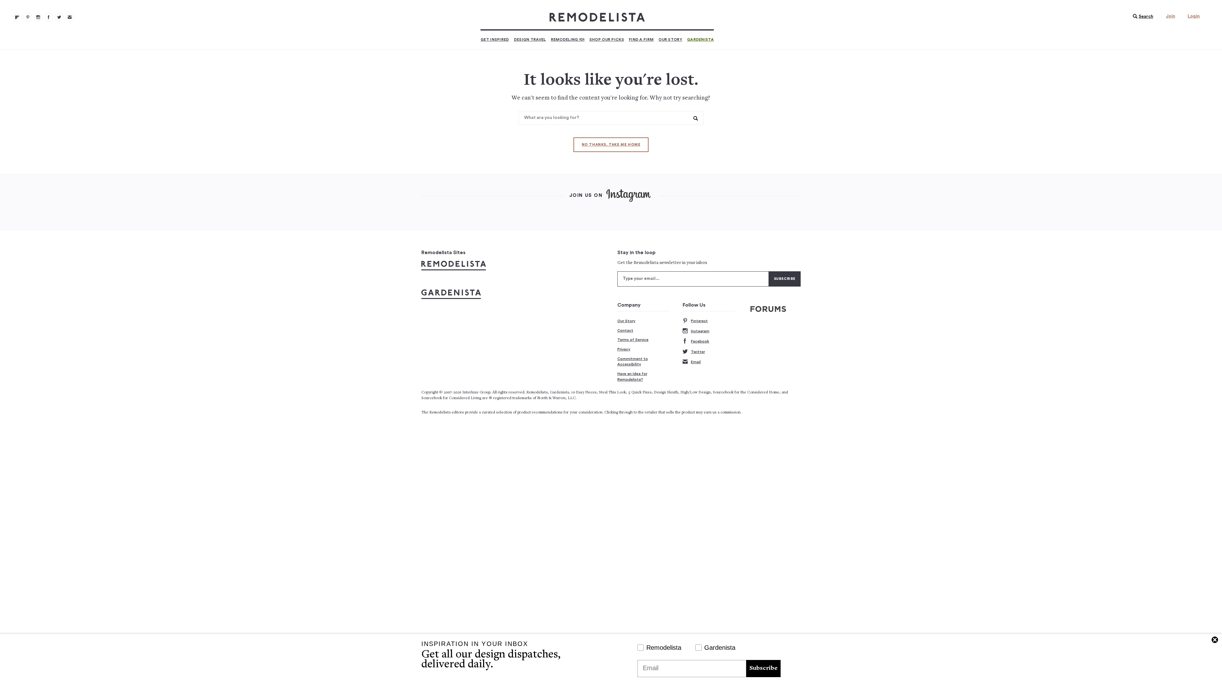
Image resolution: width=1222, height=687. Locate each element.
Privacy (623, 349)
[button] (1141, 16)
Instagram (700, 331)
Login (1194, 16)
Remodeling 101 (568, 39)
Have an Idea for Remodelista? (632, 376)
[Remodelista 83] (59, 17)
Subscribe (763, 668)
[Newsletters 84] (69, 17)
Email (696, 362)
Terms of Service (633, 340)
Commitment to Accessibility (632, 361)
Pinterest (699, 321)
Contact (625, 330)
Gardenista (700, 39)
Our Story (670, 39)
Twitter (698, 352)
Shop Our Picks (606, 39)
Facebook (700, 341)
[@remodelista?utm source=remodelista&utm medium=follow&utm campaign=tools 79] (17, 17)
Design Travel (530, 39)
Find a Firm (641, 39)
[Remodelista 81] (38, 17)
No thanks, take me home (611, 144)
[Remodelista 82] (48, 17)
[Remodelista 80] (27, 17)
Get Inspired (495, 39)
